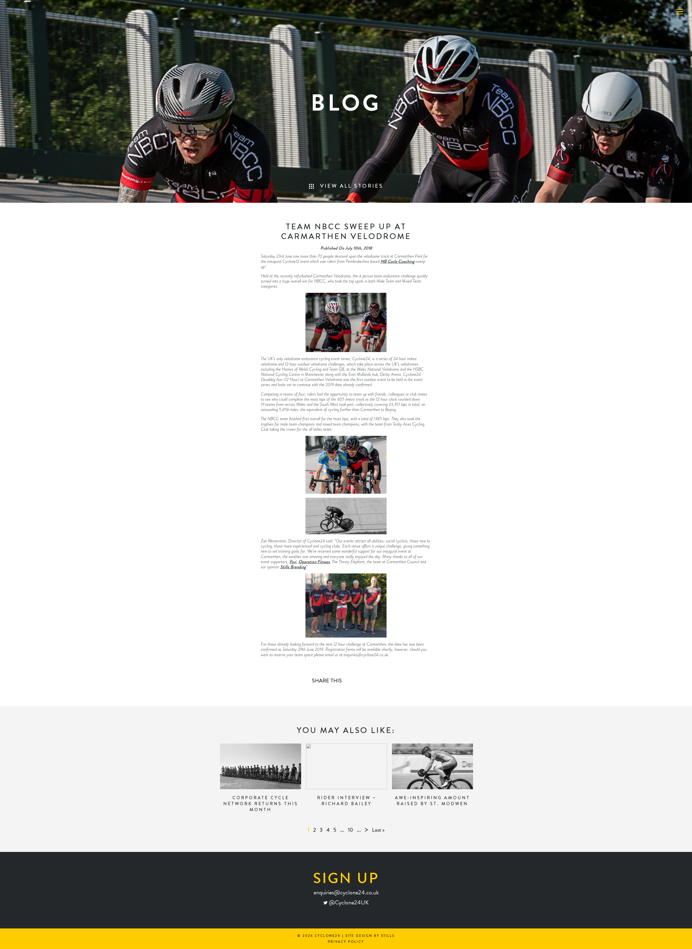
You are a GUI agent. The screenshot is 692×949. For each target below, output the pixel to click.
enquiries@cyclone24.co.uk (346, 892)
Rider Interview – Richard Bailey (346, 801)
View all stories (350, 186)
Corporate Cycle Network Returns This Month (260, 804)
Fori (293, 562)
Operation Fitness (314, 562)
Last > (378, 830)
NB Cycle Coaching (397, 261)
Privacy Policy (346, 941)
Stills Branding (293, 567)
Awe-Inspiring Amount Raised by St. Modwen (432, 801)
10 (350, 830)
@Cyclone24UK (348, 902)
